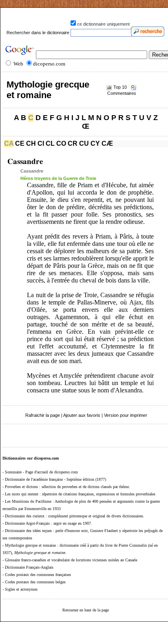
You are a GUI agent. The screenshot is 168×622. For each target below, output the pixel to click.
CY (95, 143)
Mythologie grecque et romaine (48, 89)
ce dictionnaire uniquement (103, 24)
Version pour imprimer (125, 415)
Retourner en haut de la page (85, 610)
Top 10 (120, 87)
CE (19, 143)
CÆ (107, 143)
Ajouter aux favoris (81, 415)
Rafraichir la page (42, 415)
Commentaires (121, 93)
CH (31, 143)
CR (72, 143)
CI (41, 143)
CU (84, 143)
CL (50, 143)
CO (61, 143)
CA (8, 143)
